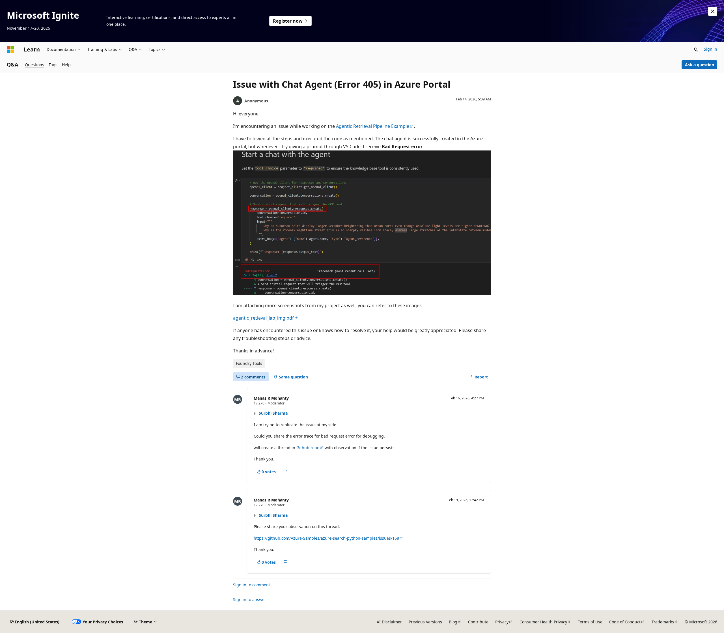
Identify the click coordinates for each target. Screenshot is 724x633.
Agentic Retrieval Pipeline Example (372, 126)
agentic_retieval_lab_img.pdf (263, 318)
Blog (453, 622)
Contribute (478, 622)
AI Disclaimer (389, 622)
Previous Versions (425, 622)
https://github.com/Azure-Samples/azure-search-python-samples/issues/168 (326, 538)
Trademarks (663, 622)
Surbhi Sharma (273, 413)
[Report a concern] (285, 471)
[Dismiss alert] (712, 11)
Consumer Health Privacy (543, 622)
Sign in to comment (251, 584)
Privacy (501, 622)
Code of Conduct (625, 622)
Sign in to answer (249, 599)
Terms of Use (590, 622)
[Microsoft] (10, 49)
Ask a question (699, 64)
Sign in (710, 49)
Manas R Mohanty (271, 398)
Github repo (307, 447)
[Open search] (696, 49)
